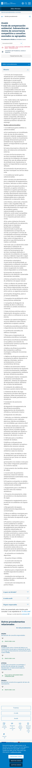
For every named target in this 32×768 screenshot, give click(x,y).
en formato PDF (25, 614)
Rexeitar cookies (16, 760)
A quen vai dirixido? (9, 592)
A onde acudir (8, 598)
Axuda (16, 718)
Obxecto (6, 69)
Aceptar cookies (16, 765)
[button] (26, 3)
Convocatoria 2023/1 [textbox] (7, 43)
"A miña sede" (26, 611)
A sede (16, 713)
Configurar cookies (16, 756)
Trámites (16, 708)
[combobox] (12, 43)
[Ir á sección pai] (2, 16)
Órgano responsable (10, 604)
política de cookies (16, 752)
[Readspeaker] (30, 16)
